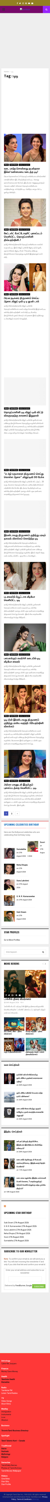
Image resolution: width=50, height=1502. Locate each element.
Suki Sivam (21, 912)
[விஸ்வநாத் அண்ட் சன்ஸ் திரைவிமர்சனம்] (36, 1044)
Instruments (6, 1414)
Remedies (5, 1382)
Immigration (6, 1412)
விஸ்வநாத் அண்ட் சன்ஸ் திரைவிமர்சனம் (35, 1053)
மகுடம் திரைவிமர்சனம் (12, 1052)
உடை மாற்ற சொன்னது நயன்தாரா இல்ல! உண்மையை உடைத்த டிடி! (22, 170)
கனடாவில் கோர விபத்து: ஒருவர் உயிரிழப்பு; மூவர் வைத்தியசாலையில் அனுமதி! (30, 1112)
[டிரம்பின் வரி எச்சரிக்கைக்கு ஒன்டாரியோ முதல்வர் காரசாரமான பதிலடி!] (9, 1083)
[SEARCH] (43, 952)
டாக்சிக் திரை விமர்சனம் (17, 999)
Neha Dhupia (22, 865)
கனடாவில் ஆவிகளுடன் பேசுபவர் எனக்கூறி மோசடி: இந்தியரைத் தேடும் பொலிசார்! (31, 1163)
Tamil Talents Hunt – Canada (13, 1441)
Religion (4, 1457)
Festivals (5, 1451)
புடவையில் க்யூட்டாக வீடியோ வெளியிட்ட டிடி (19, 598)
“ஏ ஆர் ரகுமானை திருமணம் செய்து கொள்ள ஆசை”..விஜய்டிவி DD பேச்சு (24, 475)
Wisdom (4, 1420)
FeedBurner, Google (23, 1285)
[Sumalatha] (9, 858)
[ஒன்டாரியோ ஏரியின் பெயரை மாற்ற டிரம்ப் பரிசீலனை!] (9, 1102)
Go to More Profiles (12, 940)
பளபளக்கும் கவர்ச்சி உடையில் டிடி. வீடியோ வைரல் (22, 660)
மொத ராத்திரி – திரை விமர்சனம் (34, 1032)
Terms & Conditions (24, 1499)
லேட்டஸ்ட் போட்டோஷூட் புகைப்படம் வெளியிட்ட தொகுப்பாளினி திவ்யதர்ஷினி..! (23, 236)
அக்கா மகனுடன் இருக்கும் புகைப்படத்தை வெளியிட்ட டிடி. (20, 786)
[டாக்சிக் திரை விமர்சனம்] (25, 984)
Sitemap (36, 1499)
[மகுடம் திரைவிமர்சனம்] (14, 1044)
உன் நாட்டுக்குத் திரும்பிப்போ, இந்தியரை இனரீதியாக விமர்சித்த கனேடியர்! (29, 1144)
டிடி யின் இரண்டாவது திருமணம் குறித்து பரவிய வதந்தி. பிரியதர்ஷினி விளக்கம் (24, 723)
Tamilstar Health (8, 1379)
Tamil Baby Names (9, 1465)
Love (3, 1417)
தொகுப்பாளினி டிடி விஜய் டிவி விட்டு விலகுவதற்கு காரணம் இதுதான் (23, 414)
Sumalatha (21, 849)
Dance (3, 1449)
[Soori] (32, 851)
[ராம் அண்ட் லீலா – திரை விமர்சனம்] (14, 1024)
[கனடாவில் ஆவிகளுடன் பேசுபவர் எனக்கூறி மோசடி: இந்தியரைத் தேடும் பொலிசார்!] (9, 1168)
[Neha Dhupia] (9, 874)
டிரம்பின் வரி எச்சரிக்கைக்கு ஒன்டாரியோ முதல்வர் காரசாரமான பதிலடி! (30, 1078)
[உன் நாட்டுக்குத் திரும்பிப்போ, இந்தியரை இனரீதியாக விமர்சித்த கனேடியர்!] (9, 1150)
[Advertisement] (25, 41)
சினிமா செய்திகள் (24, 164)
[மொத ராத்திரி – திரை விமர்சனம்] (36, 1024)
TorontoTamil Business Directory (14, 1431)
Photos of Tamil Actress (11, 1468)
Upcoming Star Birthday (18, 1212)
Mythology (5, 1454)
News (6, 164)
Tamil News (13, 164)
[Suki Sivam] (9, 921)
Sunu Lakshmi (23, 881)
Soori (42, 842)
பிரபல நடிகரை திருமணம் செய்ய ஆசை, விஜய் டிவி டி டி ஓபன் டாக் (21, 300)
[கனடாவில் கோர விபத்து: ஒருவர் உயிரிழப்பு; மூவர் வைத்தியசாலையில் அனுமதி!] (9, 1117)
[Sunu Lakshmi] (9, 889)
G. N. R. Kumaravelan (26, 896)
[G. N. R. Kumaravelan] (9, 905)
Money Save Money (9, 1371)
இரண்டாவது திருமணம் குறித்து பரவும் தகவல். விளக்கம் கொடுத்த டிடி (25, 537)
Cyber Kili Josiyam (9, 1364)
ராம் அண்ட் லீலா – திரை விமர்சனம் (13, 1032)
